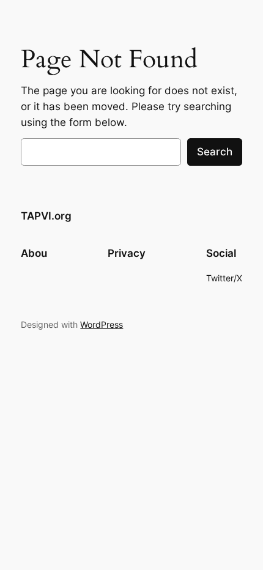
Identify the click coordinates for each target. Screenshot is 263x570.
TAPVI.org (46, 216)
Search (214, 152)
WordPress (101, 324)
